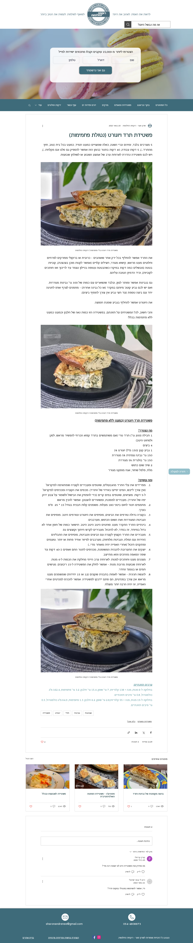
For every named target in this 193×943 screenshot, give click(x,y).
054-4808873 (132, 923)
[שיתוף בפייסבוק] (150, 732)
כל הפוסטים (161, 105)
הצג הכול (29, 759)
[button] (29, 105)
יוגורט (57, 713)
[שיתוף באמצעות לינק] (128, 732)
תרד (67, 713)
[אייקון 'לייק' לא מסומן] (143, 872)
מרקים (105, 105)
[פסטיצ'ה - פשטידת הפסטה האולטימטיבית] (96, 776)
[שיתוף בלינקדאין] (136, 732)
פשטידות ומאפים (122, 105)
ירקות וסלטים (54, 105)
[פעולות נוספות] (42, 126)
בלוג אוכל (131, 721)
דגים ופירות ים (89, 105)
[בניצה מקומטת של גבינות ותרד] (145, 776)
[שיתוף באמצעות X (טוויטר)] (143, 732)
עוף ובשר (71, 105)
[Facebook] (94, 937)
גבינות (77, 713)
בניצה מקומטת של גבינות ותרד (148, 793)
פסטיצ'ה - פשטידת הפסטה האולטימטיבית (101, 795)
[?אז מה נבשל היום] (128, 24)
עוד (40, 105)
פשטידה (46, 713)
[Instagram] (99, 937)
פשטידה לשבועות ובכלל (54, 793)
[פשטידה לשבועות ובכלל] (47, 776)
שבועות (88, 713)
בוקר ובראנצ (143, 105)
